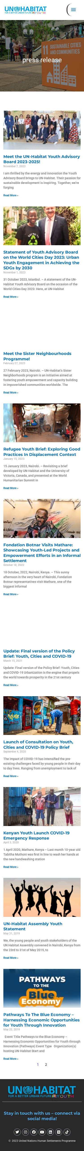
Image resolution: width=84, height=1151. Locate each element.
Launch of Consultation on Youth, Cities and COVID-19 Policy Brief (38, 744)
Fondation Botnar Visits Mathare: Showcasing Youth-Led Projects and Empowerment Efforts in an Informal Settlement (42, 552)
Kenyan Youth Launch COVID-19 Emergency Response (36, 836)
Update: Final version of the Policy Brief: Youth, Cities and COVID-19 (39, 654)
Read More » (10, 195)
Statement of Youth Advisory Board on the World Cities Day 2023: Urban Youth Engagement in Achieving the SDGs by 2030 (41, 260)
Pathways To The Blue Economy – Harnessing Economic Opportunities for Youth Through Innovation (41, 1020)
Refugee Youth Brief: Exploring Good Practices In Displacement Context (41, 452)
